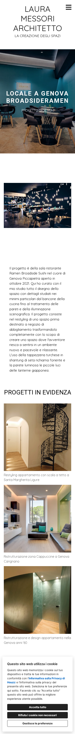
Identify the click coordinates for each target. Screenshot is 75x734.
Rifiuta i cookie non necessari (37, 715)
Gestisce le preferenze (37, 723)
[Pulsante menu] (69, 7)
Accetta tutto (37, 707)
